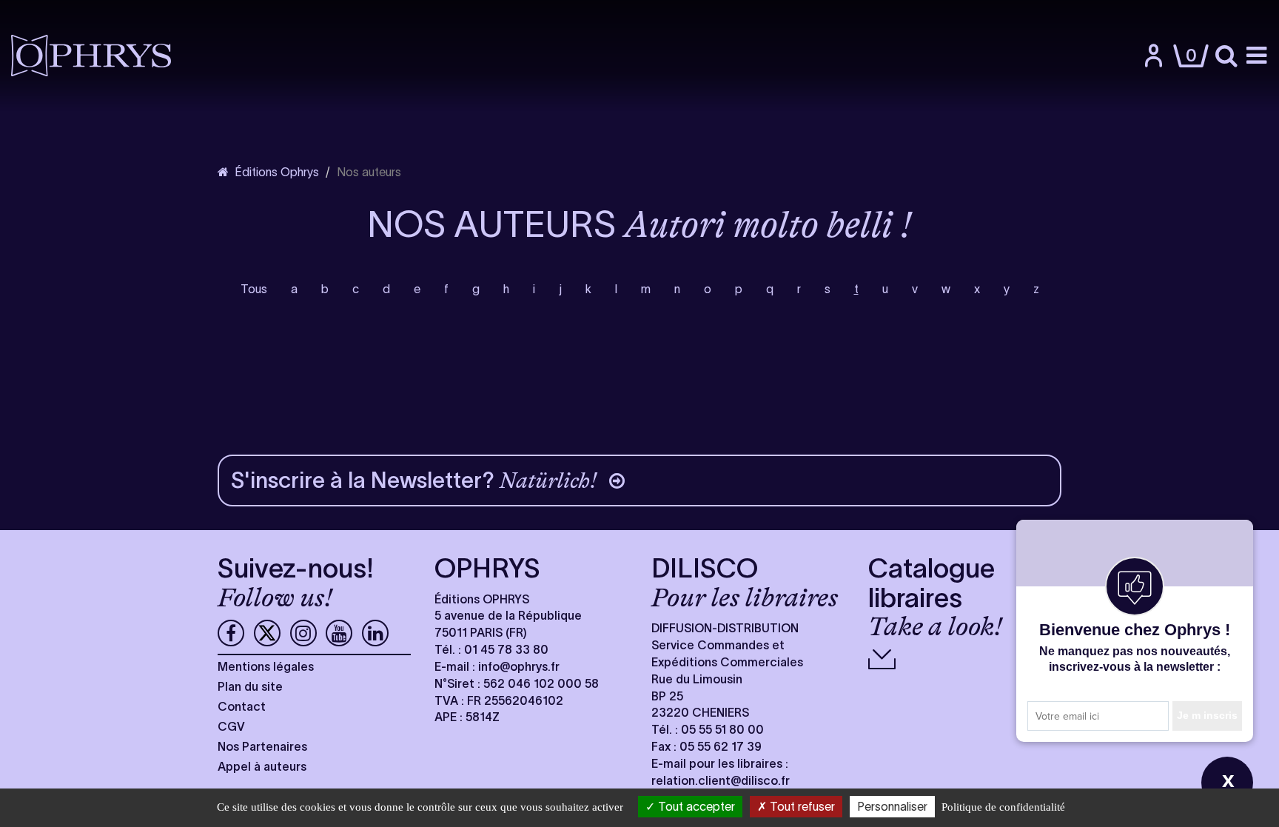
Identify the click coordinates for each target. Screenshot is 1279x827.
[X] (267, 633)
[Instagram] (303, 633)
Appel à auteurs (262, 766)
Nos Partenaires (262, 746)
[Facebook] (231, 633)
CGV (231, 726)
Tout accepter (695, 806)
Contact (242, 706)
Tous (254, 288)
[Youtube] (339, 633)
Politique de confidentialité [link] (1003, 807)
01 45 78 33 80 (506, 649)
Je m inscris (1207, 715)
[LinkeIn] (375, 633)
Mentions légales (266, 666)
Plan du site (250, 686)
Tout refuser (801, 806)
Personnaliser (892, 806)
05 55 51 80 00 (722, 729)
